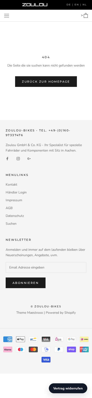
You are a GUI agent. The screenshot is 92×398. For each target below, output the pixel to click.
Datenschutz (15, 216)
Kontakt (11, 184)
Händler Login (16, 192)
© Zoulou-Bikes (46, 306)
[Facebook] (7, 158)
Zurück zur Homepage (46, 81)
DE (69, 4)
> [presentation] (82, 15)
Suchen (11, 223)
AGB (9, 208)
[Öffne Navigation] (6, 15)
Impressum (14, 200)
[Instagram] (18, 158)
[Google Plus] (29, 158)
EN (77, 4)
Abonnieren (26, 283)
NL (85, 4)
